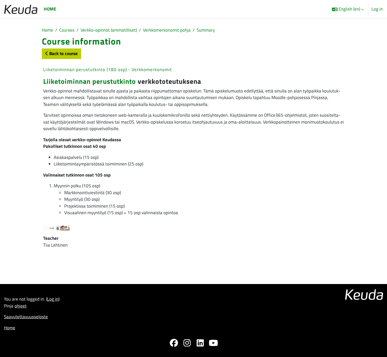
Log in (377, 9)
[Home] (20, 9)
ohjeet (20, 305)
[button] (348, 9)
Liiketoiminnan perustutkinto (89, 81)
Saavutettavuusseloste (26, 316)
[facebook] (173, 344)
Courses (67, 30)
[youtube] (213, 344)
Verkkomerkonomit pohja (167, 30)
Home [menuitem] (50, 9)
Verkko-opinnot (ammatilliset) (109, 30)
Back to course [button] (63, 53)
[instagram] (187, 344)
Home (47, 30)
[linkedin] (200, 344)
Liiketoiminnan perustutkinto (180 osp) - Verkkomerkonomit (107, 69)
